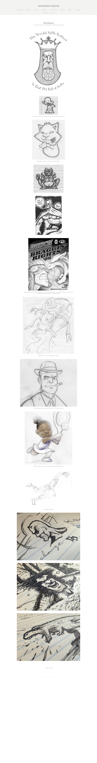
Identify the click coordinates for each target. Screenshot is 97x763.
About (63, 10)
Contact (78, 10)
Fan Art (44, 10)
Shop (70, 10)
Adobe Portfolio (51, 677)
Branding (19, 10)
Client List (53, 10)
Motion (28, 10)
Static (36, 10)
